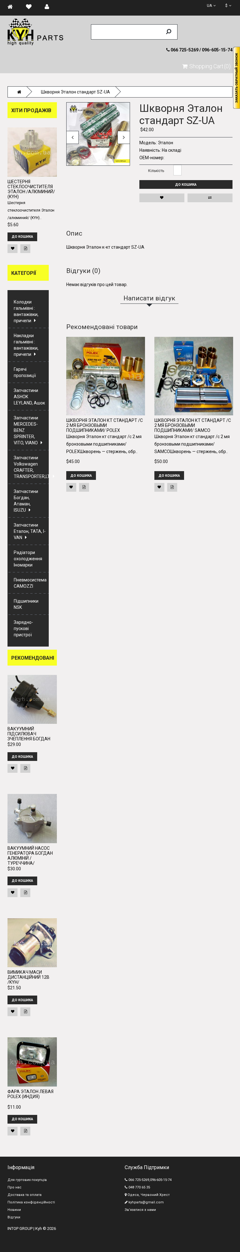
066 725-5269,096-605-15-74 (150, 1180)
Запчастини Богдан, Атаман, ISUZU (26, 501)
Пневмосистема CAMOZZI (30, 583)
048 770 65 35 (139, 1187)
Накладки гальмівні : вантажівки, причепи (26, 345)
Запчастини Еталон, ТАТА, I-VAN (30, 531)
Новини (14, 1210)
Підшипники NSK (26, 604)
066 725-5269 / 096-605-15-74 (201, 49)
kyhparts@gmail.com (146, 1202)
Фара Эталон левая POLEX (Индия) (30, 1094)
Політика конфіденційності (31, 1202)
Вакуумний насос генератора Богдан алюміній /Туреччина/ (30, 856)
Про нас (15, 1187)
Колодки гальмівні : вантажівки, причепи (26, 311)
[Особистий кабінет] (50, 7)
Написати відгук (198, 98)
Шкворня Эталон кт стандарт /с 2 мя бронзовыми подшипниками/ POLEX (104, 425)
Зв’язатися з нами (140, 1210)
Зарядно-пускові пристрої (23, 628)
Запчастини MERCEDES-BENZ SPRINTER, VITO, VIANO (26, 430)
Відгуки (14, 1217)
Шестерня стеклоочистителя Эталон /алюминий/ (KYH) (31, 189)
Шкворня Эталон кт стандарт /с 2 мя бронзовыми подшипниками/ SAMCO (192, 425)
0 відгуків (174, 98)
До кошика (186, 185)
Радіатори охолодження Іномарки (28, 558)
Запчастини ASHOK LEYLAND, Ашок (29, 396)
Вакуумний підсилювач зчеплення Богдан (29, 733)
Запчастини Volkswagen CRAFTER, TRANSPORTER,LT (31, 467)
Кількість (156, 171)
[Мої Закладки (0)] (32, 7)
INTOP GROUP (20, 1228)
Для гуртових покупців (27, 1180)
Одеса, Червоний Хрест (148, 1195)
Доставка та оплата (25, 1195)
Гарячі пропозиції (25, 372)
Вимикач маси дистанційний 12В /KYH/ (28, 977)
